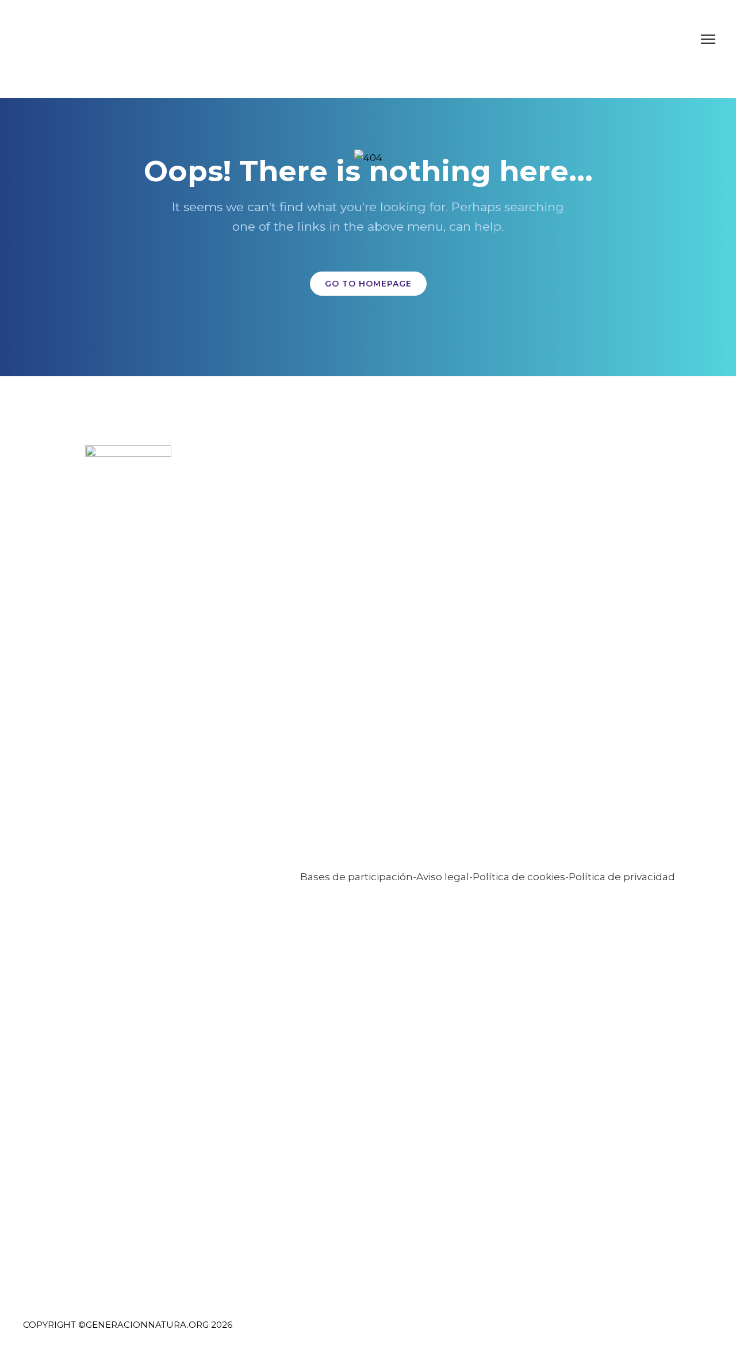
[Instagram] (659, 1332)
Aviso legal (442, 877)
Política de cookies (519, 877)
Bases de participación (356, 877)
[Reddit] (702, 1332)
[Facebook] (596, 1332)
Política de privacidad (622, 877)
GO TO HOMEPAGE (368, 283)
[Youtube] (681, 1332)
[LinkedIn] (638, 1332)
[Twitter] (617, 1332)
